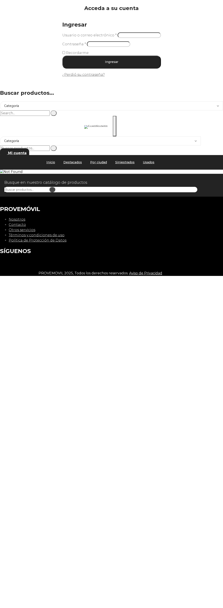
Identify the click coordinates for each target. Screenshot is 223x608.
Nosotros (17, 219)
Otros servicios (22, 230)
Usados (148, 162)
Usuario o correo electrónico (89, 35)
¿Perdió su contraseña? (83, 75)
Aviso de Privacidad (145, 273)
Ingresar (111, 62)
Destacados (72, 162)
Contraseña (74, 44)
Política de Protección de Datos (37, 240)
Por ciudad (98, 162)
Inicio (50, 162)
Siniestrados (125, 162)
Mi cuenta (17, 153)
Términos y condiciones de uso (36, 235)
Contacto (17, 225)
